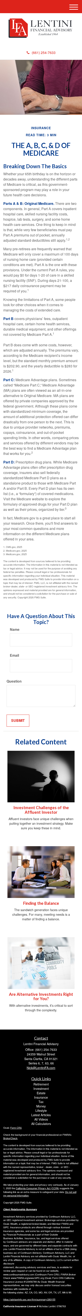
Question (14, 681)
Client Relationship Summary (20, 1209)
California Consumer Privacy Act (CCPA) (37, 1188)
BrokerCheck (10, 1138)
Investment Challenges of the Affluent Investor (41, 810)
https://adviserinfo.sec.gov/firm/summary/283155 (29, 1299)
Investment (41, 1088)
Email (14, 655)
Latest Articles (41, 1115)
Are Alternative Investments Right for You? (41, 996)
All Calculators (41, 1123)
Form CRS (16, 1127)
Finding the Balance (41, 903)
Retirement (41, 1084)
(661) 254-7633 (44, 52)
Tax (41, 1102)
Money (41, 1106)
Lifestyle (41, 1110)
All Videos (41, 1119)
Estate (41, 1093)
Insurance (41, 1097)
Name (14, 629)
